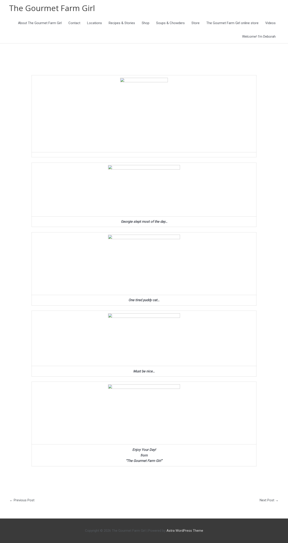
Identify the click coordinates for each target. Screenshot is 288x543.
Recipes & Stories (122, 23)
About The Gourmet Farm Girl (40, 23)
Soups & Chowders (170, 23)
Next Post (269, 500)
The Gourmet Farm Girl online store (232, 23)
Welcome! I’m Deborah (259, 36)
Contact (74, 23)
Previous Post (21, 500)
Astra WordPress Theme (184, 531)
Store (195, 23)
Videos (270, 23)
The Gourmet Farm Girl (52, 8)
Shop (145, 23)
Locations (94, 23)
